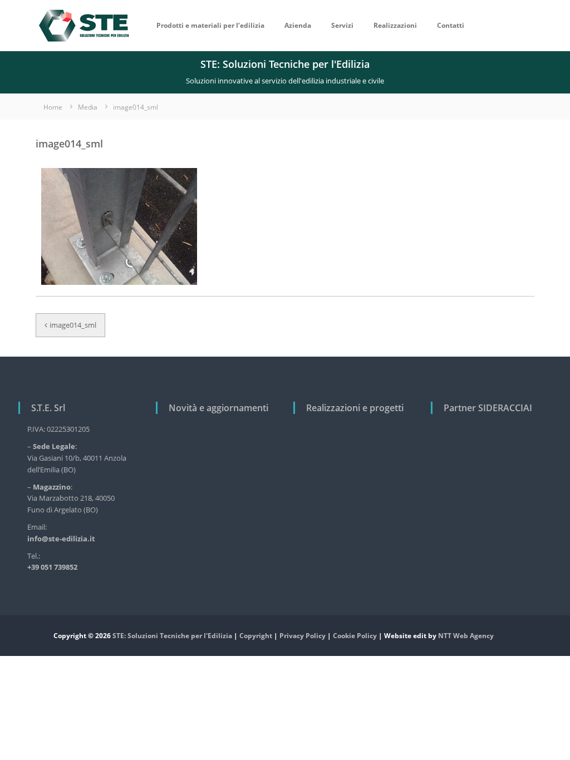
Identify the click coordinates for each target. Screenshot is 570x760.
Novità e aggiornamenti (218, 408)
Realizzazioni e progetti (355, 408)
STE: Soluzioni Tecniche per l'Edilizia (172, 635)
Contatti (450, 25)
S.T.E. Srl (48, 408)
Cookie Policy (355, 635)
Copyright (255, 635)
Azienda (297, 25)
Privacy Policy (302, 635)
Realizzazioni (395, 25)
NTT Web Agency (466, 635)
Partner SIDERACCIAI (488, 408)
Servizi (342, 25)
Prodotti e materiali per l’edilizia (210, 25)
